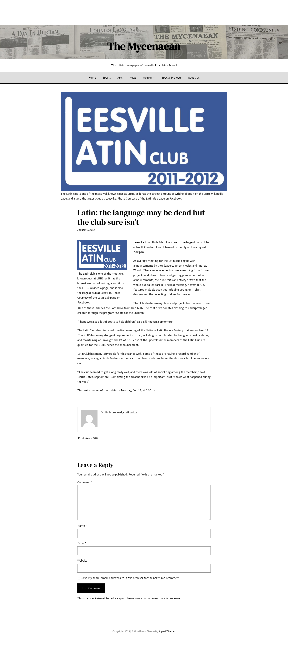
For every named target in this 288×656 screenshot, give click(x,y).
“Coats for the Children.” (130, 313)
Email (81, 543)
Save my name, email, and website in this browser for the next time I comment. (131, 578)
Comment (84, 482)
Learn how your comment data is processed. (154, 598)
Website (82, 560)
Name (82, 526)
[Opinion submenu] (154, 78)
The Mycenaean (144, 46)
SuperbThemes (167, 631)
